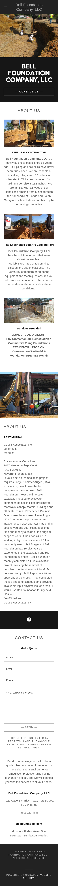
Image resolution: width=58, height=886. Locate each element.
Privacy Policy (18, 744)
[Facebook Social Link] (29, 620)
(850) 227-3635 (29, 812)
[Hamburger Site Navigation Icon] (6, 7)
